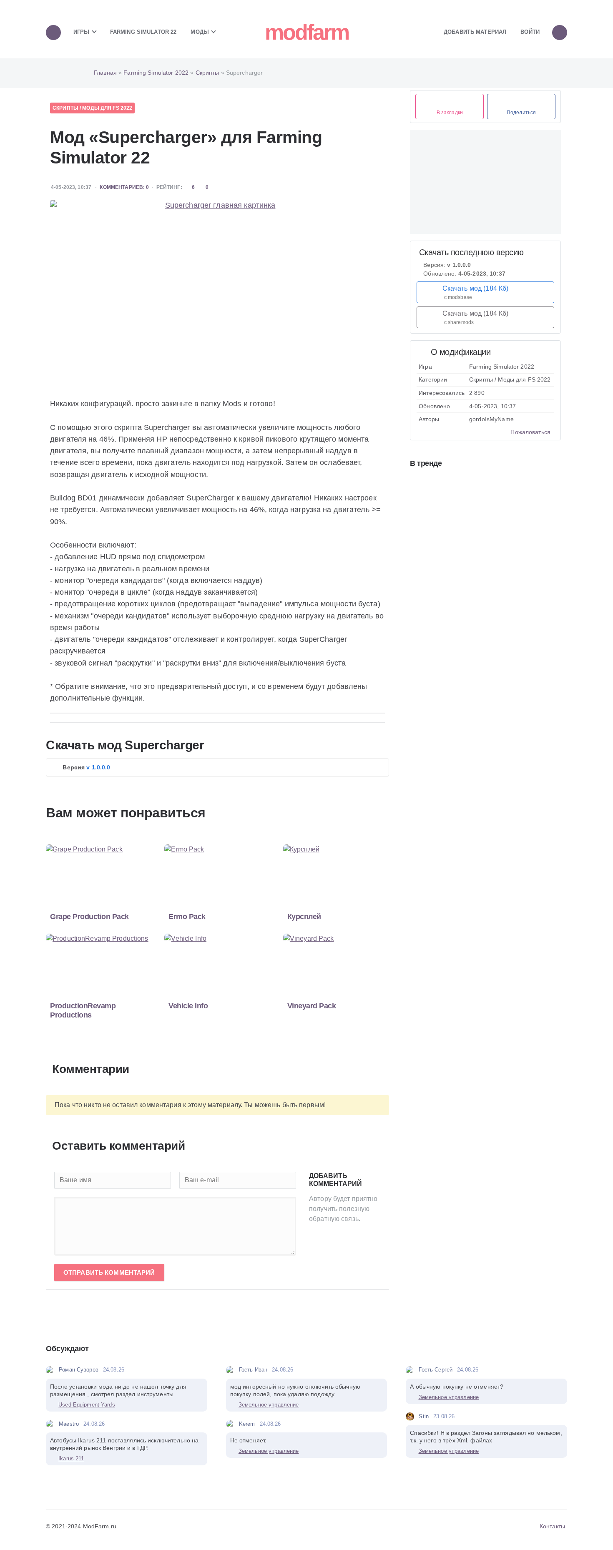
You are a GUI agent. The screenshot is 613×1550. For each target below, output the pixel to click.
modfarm (307, 32)
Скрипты (65, 108)
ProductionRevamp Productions (83, 1010)
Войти (530, 32)
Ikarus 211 (71, 1458)
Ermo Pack (187, 916)
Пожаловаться (529, 432)
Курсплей (304, 916)
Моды (201, 32)
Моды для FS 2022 (107, 108)
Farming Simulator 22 (143, 32)
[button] (217, 767)
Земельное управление (269, 1404)
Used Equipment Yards (86, 1404)
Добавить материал (475, 32)
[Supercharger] (217, 294)
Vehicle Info (188, 1006)
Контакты (552, 1526)
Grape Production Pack (89, 916)
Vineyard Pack (311, 1006)
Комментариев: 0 (124, 187)
